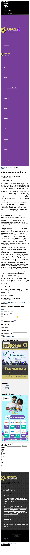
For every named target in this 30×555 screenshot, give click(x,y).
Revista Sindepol (7, 10)
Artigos (5, 77)
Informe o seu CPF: (5, 327)
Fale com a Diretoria (8, 13)
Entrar (2, 336)
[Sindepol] (11, 33)
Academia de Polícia (12, 88)
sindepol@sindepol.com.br (9, 490)
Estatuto (6, 139)
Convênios (6, 98)
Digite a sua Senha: (5, 330)
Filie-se (6, 149)
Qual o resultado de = (7, 333)
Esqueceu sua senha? (9, 336)
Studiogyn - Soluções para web (15, 532)
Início (5, 67)
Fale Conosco (6, 11)
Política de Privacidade (16, 534)
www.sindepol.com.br (8, 489)
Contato (6, 118)
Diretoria (6, 108)
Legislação (6, 129)
